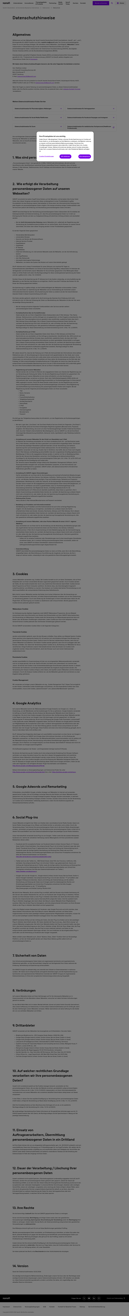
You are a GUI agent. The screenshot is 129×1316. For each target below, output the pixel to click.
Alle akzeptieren (84, 156)
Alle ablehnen (65, 156)
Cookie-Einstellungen (46, 156)
